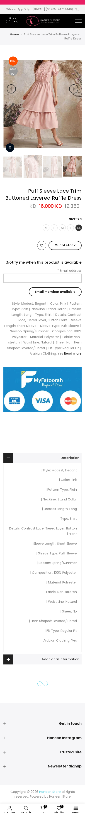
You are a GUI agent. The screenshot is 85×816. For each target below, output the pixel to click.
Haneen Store (60, 796)
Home (14, 34)
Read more (72, 353)
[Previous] (73, 88)
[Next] (11, 88)
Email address (69, 270)
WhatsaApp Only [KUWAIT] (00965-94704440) (39, 9)
